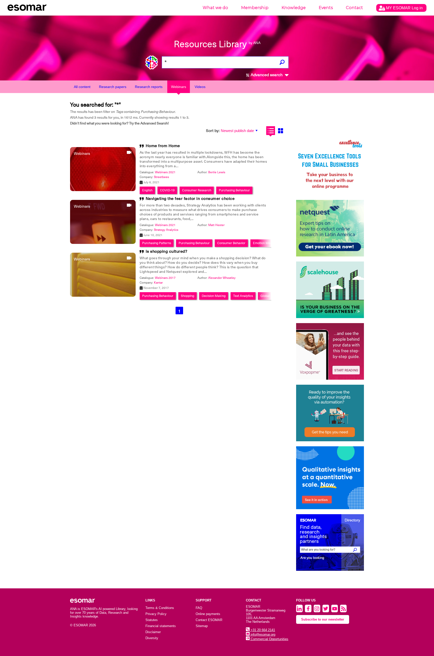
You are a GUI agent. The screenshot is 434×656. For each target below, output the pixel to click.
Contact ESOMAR (209, 620)
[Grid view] (280, 130)
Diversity (151, 638)
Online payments (208, 614)
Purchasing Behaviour (234, 190)
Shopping (187, 296)
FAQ (199, 608)
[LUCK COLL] (330, 289)
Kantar (158, 283)
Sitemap (202, 626)
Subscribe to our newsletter (322, 619)
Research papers (112, 87)
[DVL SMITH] (330, 166)
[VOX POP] (330, 351)
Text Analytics (243, 296)
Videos (200, 87)
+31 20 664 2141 (262, 630)
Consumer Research (196, 190)
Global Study (269, 296)
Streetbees (161, 177)
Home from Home (163, 145)
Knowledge (294, 7)
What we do (215, 7)
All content (82, 87)
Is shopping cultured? (166, 251)
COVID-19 (167, 190)
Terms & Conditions (159, 608)
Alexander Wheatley (222, 278)
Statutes (151, 620)
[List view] (270, 130)
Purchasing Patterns (156, 243)
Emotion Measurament (269, 243)
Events (326, 7)
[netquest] (330, 228)
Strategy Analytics (166, 230)
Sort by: (213, 130)
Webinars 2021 (165, 172)
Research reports (148, 87)
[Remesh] (330, 477)
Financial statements (160, 626)
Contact (354, 7)
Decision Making (214, 296)
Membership (254, 7)
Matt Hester (216, 225)
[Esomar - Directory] (330, 542)
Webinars (178, 87)
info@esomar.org (262, 634)
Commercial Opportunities (269, 639)
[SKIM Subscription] (330, 413)
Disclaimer (153, 632)
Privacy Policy (156, 614)
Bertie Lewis (216, 172)
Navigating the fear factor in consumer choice (190, 198)
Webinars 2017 (165, 278)
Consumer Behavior (231, 243)
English (147, 190)
